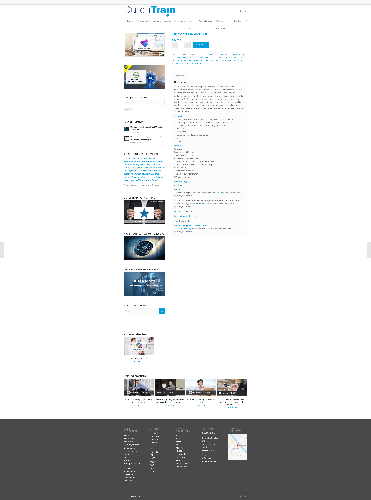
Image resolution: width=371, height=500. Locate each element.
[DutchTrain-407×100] (150, 11)
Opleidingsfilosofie (132, 444)
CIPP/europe (181, 466)
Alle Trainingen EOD (233, 54)
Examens (128, 454)
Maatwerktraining (183, 228)
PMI (151, 455)
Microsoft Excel (182, 463)
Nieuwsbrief (129, 438)
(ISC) (153, 462)
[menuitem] (130, 21)
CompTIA (154, 439)
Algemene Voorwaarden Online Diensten (133, 477)
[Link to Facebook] (240, 11)
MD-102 (179, 448)
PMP (178, 460)
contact (218, 192)
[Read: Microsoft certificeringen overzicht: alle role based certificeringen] (126, 138)
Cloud (242, 57)
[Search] (245, 21)
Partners (128, 460)
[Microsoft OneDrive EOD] (2, 250)
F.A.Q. (126, 457)
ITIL (151, 448)
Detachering (129, 448)
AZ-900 (179, 435)
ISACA (152, 458)
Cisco (152, 445)
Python (153, 468)
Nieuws (127, 435)
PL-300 (179, 451)
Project (195, 63)
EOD (181, 60)
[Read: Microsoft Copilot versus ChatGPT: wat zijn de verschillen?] (126, 128)
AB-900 (179, 444)
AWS (152, 465)
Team (201, 63)
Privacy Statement (132, 463)
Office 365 (187, 63)
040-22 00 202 (208, 450)
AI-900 (178, 441)
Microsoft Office (205, 60)
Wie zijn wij (128, 441)
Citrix (152, 474)
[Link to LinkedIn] (245, 11)
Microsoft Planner (220, 60)
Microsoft (195, 57)
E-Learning (194, 216)
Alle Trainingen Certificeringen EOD (211, 54)
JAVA (152, 471)
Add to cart (200, 44)
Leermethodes (130, 451)
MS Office (231, 60)
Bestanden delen (232, 57)
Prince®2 (154, 451)
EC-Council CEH (182, 457)
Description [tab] (179, 76)
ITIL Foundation (182, 454)
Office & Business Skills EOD (210, 57)
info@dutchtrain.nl (210, 461)
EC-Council (154, 436)
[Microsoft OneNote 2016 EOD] (369, 250)
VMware (153, 442)
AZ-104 (179, 438)
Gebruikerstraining (191, 60)
